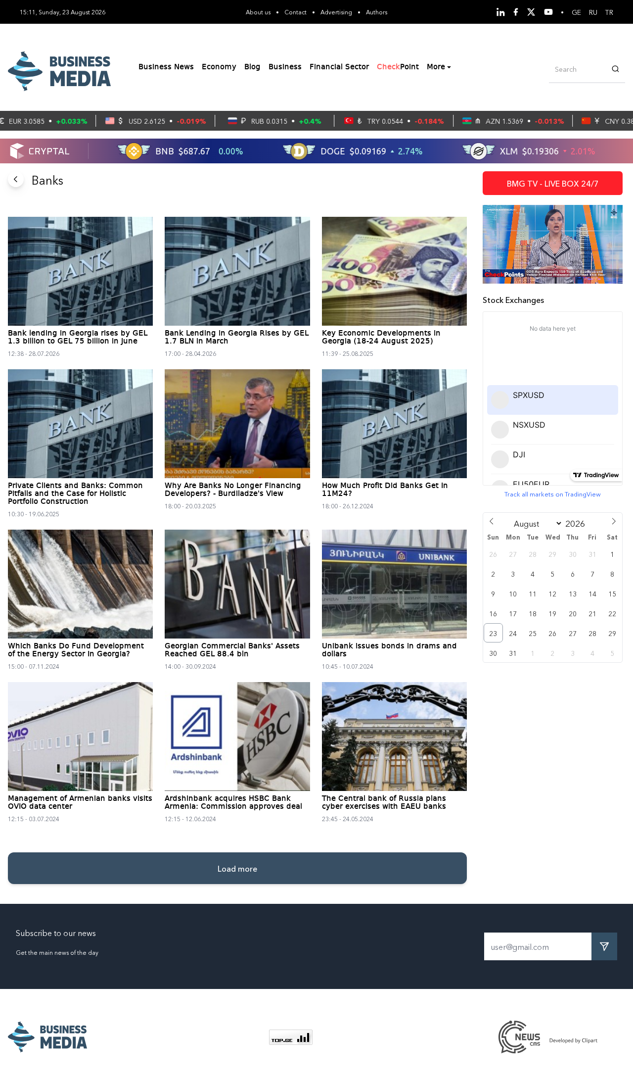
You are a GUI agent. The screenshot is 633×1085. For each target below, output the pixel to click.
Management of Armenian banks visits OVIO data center (80, 803)
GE (576, 12)
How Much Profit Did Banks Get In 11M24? (385, 490)
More (436, 67)
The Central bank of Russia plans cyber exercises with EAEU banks (384, 803)
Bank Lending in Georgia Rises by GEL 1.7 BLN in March (237, 337)
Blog (252, 67)
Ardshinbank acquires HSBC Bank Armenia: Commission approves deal (233, 803)
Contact (295, 11)
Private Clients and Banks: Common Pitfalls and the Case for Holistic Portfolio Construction (75, 494)
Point (398, 67)
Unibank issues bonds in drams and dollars (389, 650)
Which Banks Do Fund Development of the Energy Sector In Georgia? (76, 650)
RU (593, 12)
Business (285, 67)
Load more (237, 868)
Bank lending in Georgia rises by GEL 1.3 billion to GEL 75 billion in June (77, 337)
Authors (376, 11)
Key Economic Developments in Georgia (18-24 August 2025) (381, 337)
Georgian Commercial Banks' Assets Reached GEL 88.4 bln (232, 650)
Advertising (336, 11)
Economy (219, 67)
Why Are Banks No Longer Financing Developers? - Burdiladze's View (233, 490)
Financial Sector (339, 67)
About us (258, 11)
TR (609, 12)
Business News (166, 67)
